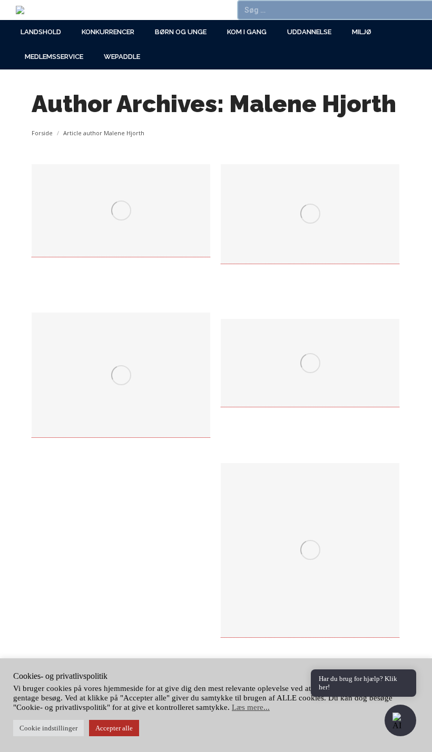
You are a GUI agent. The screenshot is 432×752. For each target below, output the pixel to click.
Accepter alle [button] (114, 728)
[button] (400, 720)
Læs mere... (251, 707)
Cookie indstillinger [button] (48, 728)
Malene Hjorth (312, 104)
